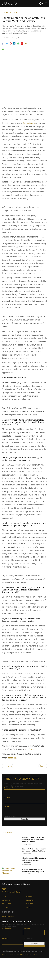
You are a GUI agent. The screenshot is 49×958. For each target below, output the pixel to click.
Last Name (7, 806)
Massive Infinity (39, 951)
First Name (7, 797)
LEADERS (29, 904)
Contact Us (12, 955)
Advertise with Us (8, 916)
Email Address (8, 788)
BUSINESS (29, 900)
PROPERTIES (6, 904)
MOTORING (6, 900)
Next (43, 766)
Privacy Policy (33, 955)
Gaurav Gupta (29, 123)
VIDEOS (29, 907)
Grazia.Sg (32, 749)
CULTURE (5, 907)
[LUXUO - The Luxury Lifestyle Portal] (9, 3)
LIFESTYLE (30, 896)
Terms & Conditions (22, 955)
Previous (7, 766)
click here (12, 757)
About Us (4, 955)
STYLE (4, 896)
